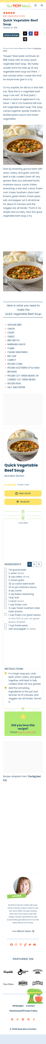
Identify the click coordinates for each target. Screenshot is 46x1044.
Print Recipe (25, 493)
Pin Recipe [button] (25, 501)
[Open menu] (36, 5)
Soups (22, 16)
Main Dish (13, 16)
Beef (5, 16)
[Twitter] (17, 1019)
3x (39, 564)
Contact (30, 1005)
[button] (4, 12)
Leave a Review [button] (26, 732)
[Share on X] (25, 33)
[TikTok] (34, 1019)
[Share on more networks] (25, 39)
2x (34, 564)
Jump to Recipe (11, 35)
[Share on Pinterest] (36, 33)
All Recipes (18, 1005)
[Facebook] (12, 1019)
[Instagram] (23, 1019)
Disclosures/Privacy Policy (23, 1010)
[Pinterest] (28, 1019)
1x (29, 564)
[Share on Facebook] (31, 33)
